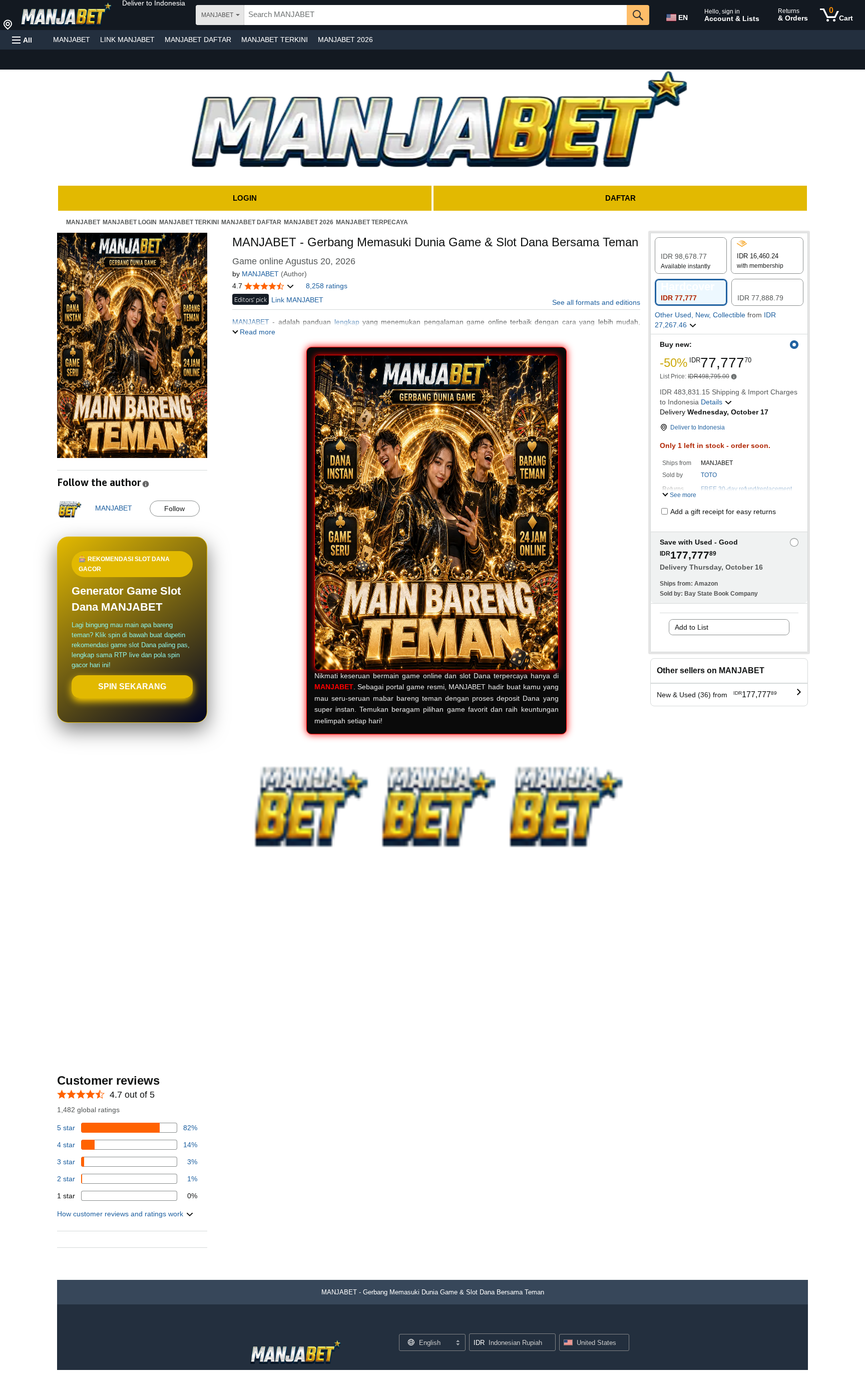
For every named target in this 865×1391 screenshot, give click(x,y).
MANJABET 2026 (345, 40)
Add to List (691, 627)
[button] (153, 3)
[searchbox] (435, 15)
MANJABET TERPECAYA (372, 222)
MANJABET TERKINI (274, 40)
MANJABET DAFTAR (198, 40)
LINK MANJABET (127, 40)
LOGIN (245, 198)
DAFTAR (620, 198)
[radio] (690, 255)
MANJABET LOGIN (130, 222)
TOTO (709, 475)
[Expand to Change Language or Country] (458, 1343)
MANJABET (71, 40)
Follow (174, 509)
